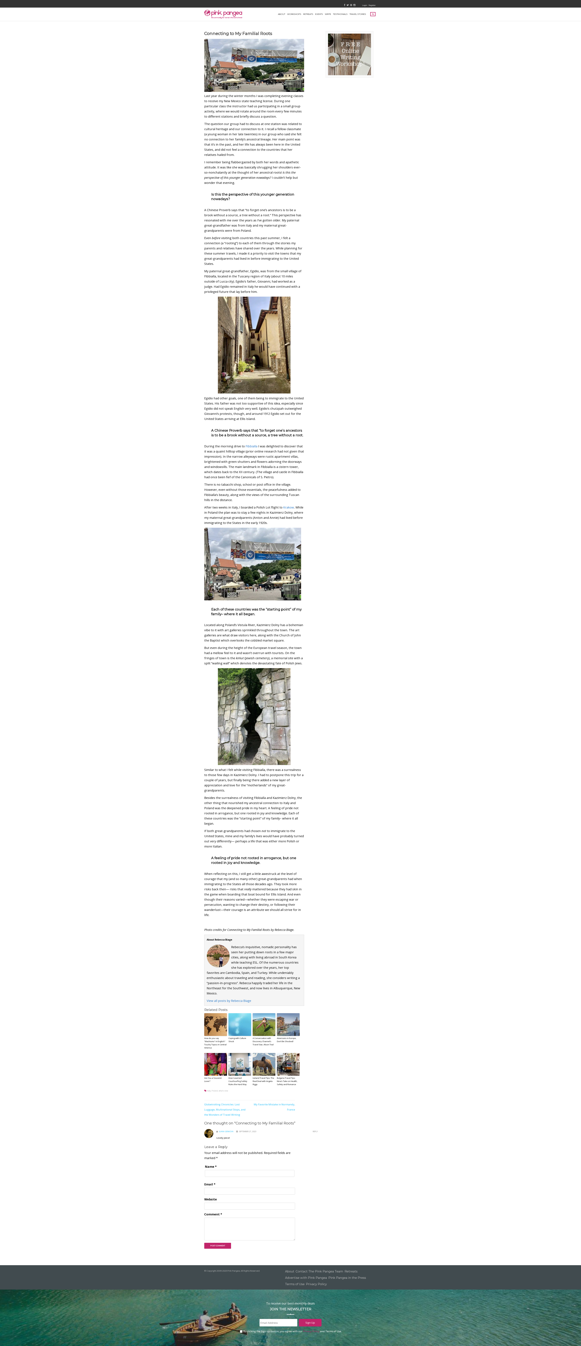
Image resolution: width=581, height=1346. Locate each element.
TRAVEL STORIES (358, 14)
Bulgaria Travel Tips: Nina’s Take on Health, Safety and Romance (287, 1081)
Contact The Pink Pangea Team (319, 1271)
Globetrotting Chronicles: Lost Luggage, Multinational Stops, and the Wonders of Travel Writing (225, 1109)
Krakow (288, 507)
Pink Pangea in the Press (347, 1278)
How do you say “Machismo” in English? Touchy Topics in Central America (215, 1043)
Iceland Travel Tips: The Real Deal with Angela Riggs (263, 1081)
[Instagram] (354, 5)
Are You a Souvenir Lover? (213, 1080)
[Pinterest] (351, 5)
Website (210, 1199)
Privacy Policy (317, 1284)
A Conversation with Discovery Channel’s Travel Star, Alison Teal (263, 1041)
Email (209, 1184)
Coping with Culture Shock (237, 1040)
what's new (223, 1090)
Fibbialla (251, 446)
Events (319, 14)
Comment (213, 1214)
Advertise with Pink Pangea (306, 1278)
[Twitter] (348, 5)
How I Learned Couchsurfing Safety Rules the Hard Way (237, 1081)
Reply (315, 1131)
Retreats (351, 1271)
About (281, 14)
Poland (215, 1090)
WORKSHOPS (294, 14)
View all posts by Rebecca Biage (229, 1001)
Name (211, 1167)
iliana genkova (226, 1131)
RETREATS (308, 14)
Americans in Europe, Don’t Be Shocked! (286, 1040)
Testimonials (340, 14)
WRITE (328, 14)
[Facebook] (344, 5)
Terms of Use (295, 1284)
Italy (209, 1090)
